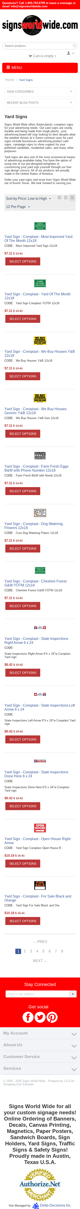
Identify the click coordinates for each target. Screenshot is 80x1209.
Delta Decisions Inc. (56, 1205)
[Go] (72, 994)
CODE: (9, 245)
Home (9, 80)
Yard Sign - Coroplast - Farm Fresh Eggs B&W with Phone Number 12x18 (36, 468)
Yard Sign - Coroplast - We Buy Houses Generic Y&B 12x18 (35, 411)
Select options (22, 261)
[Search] (74, 46)
